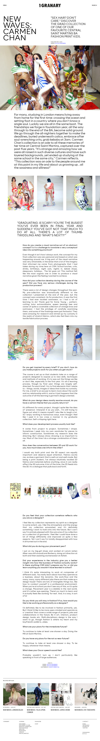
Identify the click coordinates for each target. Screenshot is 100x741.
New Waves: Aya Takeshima (85, 710)
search (94, 5)
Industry (22, 729)
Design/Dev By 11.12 (86, 733)
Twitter (85, 728)
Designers (77, 707)
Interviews (6, 707)
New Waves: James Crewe (60, 710)
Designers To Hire (24, 725)
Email (84, 724)
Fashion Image (23, 728)
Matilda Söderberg (60, 43)
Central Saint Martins (33, 707)
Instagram (86, 725)
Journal (21, 721)
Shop (36, 724)
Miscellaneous (24, 733)
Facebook (86, 726)
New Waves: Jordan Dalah (13, 710)
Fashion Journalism (25, 726)
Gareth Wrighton (54, 667)
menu (5, 5)
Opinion (21, 732)
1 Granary (6, 721)
